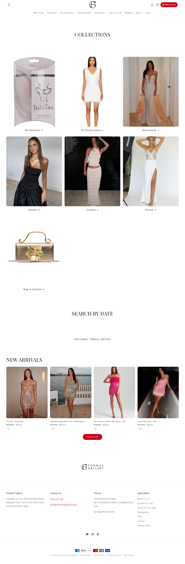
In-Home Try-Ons (145, 503)
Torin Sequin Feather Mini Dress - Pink (110, 421)
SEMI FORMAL (81, 339)
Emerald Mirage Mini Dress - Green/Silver (67, 421)
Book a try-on (170, 5)
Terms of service (99, 555)
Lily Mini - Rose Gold (14, 421)
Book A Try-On (144, 499)
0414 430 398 (56, 499)
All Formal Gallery (91, 130)
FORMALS (94, 339)
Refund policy (129, 555)
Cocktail (91, 209)
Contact (141, 521)
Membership (143, 512)
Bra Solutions (32, 130)
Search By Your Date (147, 508)
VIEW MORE (92, 437)
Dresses (32, 209)
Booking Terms (144, 526)
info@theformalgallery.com (63, 504)
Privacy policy (85, 555)
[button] (9, 5)
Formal (149, 209)
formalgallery (73, 555)
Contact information (114, 555)
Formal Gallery (62, 555)
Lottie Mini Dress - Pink (147, 421)
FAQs (140, 517)
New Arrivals (149, 130)
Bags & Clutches (32, 289)
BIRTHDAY (106, 339)
